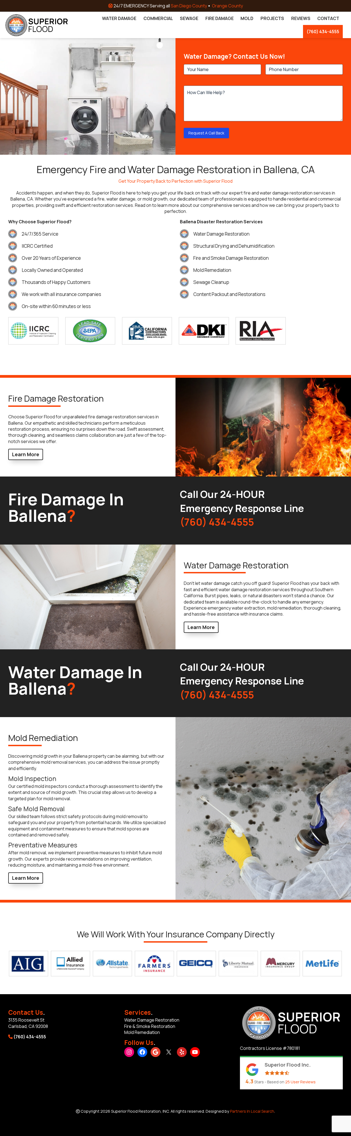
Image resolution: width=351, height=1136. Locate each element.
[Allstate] (98, 963)
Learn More (25, 454)
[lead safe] (90, 331)
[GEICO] (182, 963)
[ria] (260, 331)
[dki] (204, 331)
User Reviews (300, 1081)
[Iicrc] (33, 331)
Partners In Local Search (252, 1111)
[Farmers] (140, 963)
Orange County (227, 6)
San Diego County (189, 6)
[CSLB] (147, 331)
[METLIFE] (308, 963)
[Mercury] (266, 963)
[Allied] (57, 963)
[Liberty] (224, 963)
